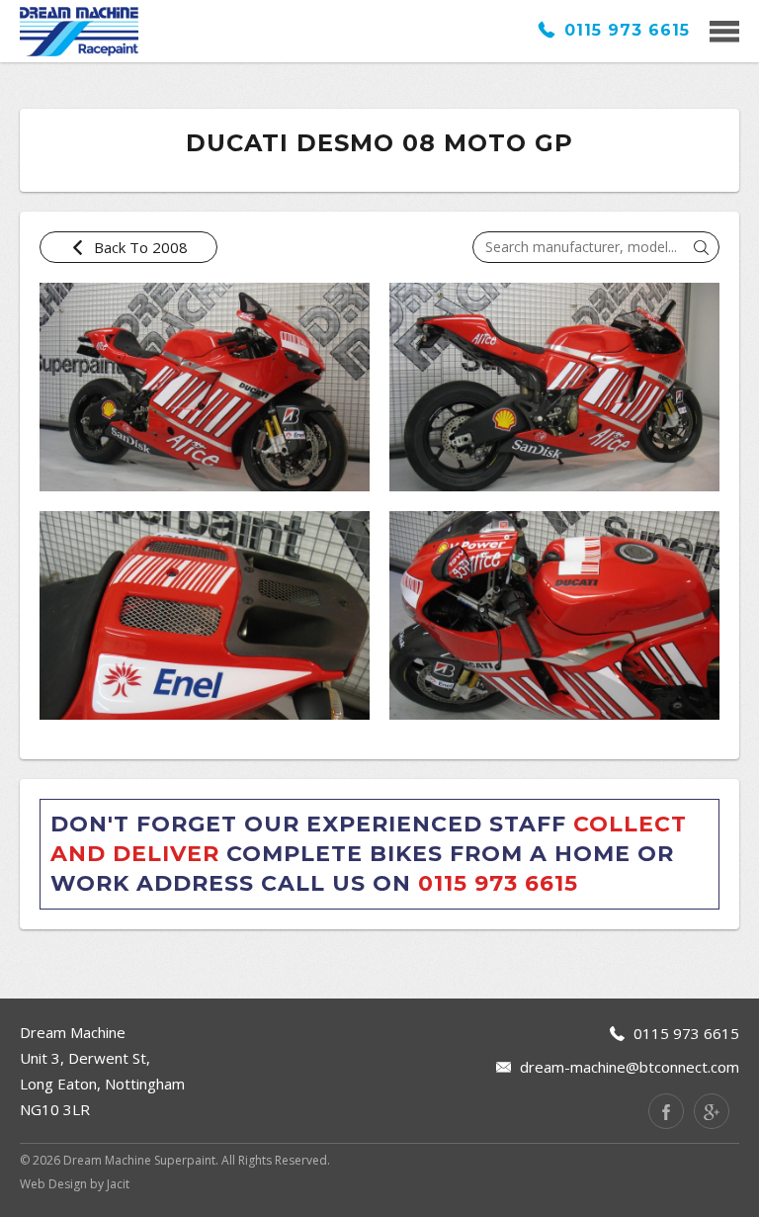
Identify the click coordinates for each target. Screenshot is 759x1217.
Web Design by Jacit (74, 1183)
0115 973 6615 (624, 30)
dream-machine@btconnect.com (629, 1067)
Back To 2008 (139, 247)
